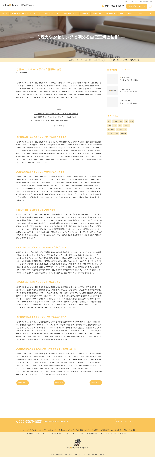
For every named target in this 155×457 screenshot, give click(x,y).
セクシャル (111, 129)
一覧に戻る (59, 383)
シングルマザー (121, 129)
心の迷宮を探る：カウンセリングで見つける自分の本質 (55, 117)
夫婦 (114, 125)
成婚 (120, 125)
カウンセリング (117, 121)
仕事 (126, 121)
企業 (109, 125)
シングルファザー (113, 133)
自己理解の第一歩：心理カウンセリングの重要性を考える (56, 114)
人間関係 (123, 133)
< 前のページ (22, 383)
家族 (131, 121)
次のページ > (95, 383)
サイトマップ (123, 433)
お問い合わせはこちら (137, 6)
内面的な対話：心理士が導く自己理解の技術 (51, 121)
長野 (109, 121)
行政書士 (126, 125)
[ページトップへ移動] (137, 421)
